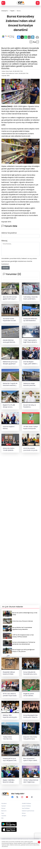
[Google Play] (20, 824)
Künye (24, 813)
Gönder (5, 268)
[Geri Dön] (3, 3)
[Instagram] (22, 797)
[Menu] (38, 3)
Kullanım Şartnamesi (28, 811)
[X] (17, 797)
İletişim (24, 815)
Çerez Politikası (26, 806)
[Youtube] (27, 797)
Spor (2, 813)
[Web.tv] (32, 797)
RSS (2, 818)
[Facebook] (12, 797)
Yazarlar (3, 815)
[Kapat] (39, 842)
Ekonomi (3, 811)
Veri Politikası (26, 808)
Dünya (3, 808)
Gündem (4, 803)
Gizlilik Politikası (26, 803)
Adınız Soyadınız (9, 233)
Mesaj (4, 240)
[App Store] (20, 829)
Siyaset (3, 806)
